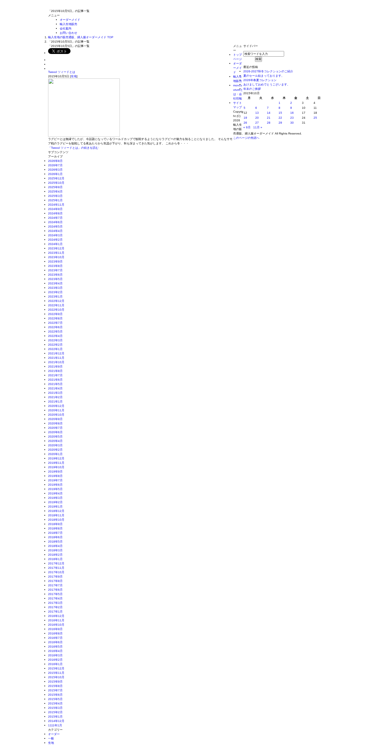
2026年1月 (55, 174)
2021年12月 (56, 353)
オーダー (54, 734)
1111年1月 (55, 725)
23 (292, 117)
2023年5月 (55, 279)
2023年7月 (55, 270)
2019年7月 (55, 480)
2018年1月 (55, 559)
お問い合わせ (68, 32)
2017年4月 (55, 598)
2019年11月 (56, 462)
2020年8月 (55, 423)
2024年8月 (55, 213)
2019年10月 (56, 467)
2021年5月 (55, 384)
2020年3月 (55, 445)
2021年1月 (55, 401)
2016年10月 (56, 624)
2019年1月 (55, 506)
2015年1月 (55, 716)
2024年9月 (55, 209)
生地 (74, 76)
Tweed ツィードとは (61, 72)
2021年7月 (55, 375)
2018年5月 (55, 541)
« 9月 (247, 127)
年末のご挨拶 (252, 88)
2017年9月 (55, 576)
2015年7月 (55, 690)
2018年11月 (56, 515)
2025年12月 (56, 178)
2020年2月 (55, 449)
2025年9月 (55, 187)
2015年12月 (56, 668)
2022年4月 (55, 335)
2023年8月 (55, 265)
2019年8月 (55, 476)
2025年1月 (55, 200)
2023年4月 (55, 283)
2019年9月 (55, 471)
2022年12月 (56, 300)
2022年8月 (55, 318)
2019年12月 (56, 458)
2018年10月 (56, 519)
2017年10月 (56, 572)
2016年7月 (55, 637)
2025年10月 (56, 182)
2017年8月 (55, 581)
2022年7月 (55, 322)
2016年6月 (55, 642)
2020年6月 (55, 432)
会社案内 (65, 28)
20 (257, 117)
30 (292, 122)
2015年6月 (55, 694)
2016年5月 (55, 646)
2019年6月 (55, 484)
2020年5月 (55, 436)
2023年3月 (55, 287)
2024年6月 (55, 222)
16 (292, 112)
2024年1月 (55, 244)
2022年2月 (55, 344)
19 (245, 117)
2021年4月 (55, 388)
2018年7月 (55, 532)
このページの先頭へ (246, 137)
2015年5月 (55, 699)
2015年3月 (55, 707)
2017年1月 (55, 611)
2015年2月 (55, 712)
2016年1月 (55, 664)
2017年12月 (56, 563)
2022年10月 (56, 309)
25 (315, 117)
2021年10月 (56, 362)
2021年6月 (55, 379)
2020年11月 (56, 410)
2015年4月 (55, 703)
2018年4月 (55, 546)
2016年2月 (55, 659)
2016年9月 (55, 629)
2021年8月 (55, 370)
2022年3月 (55, 340)
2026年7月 (55, 165)
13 (257, 112)
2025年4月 (55, 191)
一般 (51, 738)
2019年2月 (55, 502)
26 (245, 122)
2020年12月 (56, 406)
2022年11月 (56, 305)
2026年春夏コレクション (260, 80)
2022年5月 (55, 331)
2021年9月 (55, 366)
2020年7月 (55, 427)
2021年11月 (56, 357)
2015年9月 (55, 681)
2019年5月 (55, 489)
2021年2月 (55, 397)
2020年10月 (56, 414)
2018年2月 (55, 554)
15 (280, 112)
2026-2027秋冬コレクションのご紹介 (268, 71)
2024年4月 (55, 230)
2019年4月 (55, 493)
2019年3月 (55, 497)
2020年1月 (55, 454)
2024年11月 (56, 204)
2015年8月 (55, 686)
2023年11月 (56, 252)
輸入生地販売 (68, 24)
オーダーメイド (70, 19)
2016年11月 (56, 620)
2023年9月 (55, 261)
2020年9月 (55, 419)
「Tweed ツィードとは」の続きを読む (73, 147)
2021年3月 (55, 392)
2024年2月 (55, 239)
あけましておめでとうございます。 (266, 84)
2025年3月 (55, 195)
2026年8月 (55, 160)
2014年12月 (56, 721)
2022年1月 (55, 349)
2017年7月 (55, 585)
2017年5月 (55, 594)
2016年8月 (55, 633)
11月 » (257, 127)
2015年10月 (56, 677)
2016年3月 (55, 655)
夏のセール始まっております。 (263, 75)
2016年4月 (55, 651)
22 (280, 117)
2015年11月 (56, 672)
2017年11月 (56, 567)
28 (268, 122)
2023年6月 (55, 274)
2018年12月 (56, 511)
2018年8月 (55, 528)
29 (280, 122)
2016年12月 (56, 616)
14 (268, 112)
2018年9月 (55, 524)
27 (257, 122)
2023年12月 (56, 248)
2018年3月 (55, 550)
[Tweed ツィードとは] (84, 134)
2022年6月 (55, 327)
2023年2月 (55, 292)
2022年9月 (55, 314)
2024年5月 (55, 226)
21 (268, 117)
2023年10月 (56, 257)
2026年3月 (55, 169)
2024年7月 (55, 217)
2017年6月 (55, 589)
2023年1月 (55, 296)
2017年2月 (55, 607)
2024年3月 (55, 235)
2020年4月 (55, 441)
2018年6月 (55, 537)
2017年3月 (55, 602)
